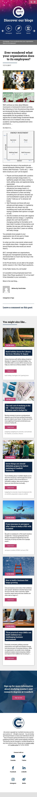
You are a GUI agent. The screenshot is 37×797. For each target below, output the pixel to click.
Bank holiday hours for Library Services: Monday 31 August (18, 352)
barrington (15, 375)
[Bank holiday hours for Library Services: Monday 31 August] (18, 337)
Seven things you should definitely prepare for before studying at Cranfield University (17, 467)
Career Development (23, 492)
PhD (27, 550)
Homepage (6, 41)
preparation (15, 494)
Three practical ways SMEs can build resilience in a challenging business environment (18, 635)
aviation (13, 550)
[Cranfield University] (18, 7)
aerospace (7, 550)
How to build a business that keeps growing (17, 581)
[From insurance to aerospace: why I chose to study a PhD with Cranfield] (18, 510)
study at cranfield (23, 494)
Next (34, 31)
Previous (3, 31)
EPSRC (18, 550)
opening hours (25, 375)
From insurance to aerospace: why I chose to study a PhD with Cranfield (18, 526)
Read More (10, 371)
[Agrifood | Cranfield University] (18, 28)
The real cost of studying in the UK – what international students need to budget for (18, 407)
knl (19, 375)
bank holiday (8, 375)
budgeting (7, 431)
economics (15, 433)
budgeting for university (17, 431)
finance (21, 433)
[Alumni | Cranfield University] (28, 28)
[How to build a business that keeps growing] (18, 566)
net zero (23, 550)
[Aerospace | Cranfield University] (8, 28)
